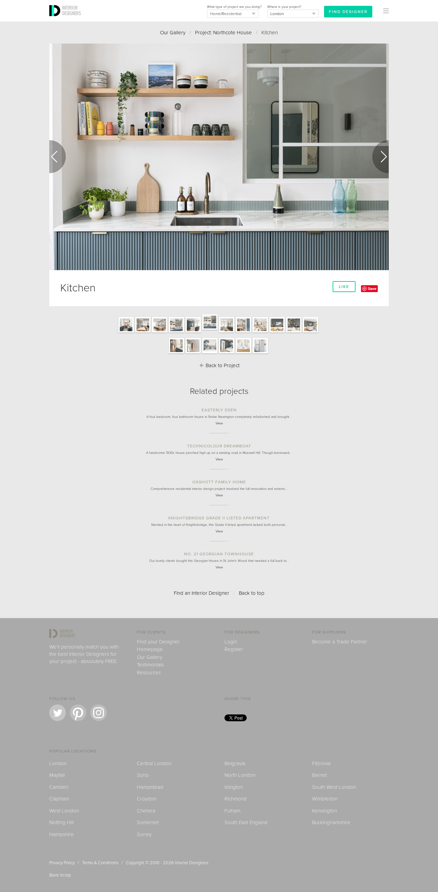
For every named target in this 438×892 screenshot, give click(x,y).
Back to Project (222, 365)
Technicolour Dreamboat (219, 446)
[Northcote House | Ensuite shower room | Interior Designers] (243, 353)
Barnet (319, 775)
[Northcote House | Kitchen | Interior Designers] (193, 332)
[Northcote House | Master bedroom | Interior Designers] (210, 353)
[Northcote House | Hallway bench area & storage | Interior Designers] (193, 353)
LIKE (344, 286)
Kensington (324, 811)
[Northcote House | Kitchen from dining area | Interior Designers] (143, 332)
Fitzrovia (321, 763)
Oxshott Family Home (219, 482)
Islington (233, 787)
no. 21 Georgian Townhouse (219, 554)
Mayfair (57, 775)
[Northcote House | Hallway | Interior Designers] (176, 353)
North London (240, 775)
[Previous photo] (57, 156)
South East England (246, 822)
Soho (143, 775)
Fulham (232, 811)
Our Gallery (172, 32)
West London (64, 811)
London (58, 763)
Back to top (252, 593)
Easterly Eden (219, 410)
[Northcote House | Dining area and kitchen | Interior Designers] (243, 332)
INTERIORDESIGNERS (71, 10)
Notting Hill (61, 822)
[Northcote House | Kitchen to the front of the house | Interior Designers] (176, 332)
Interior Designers (191, 863)
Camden (58, 787)
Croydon (146, 799)
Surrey (144, 834)
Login (230, 642)
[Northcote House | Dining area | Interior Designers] (159, 332)
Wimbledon (325, 799)
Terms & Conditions (100, 863)
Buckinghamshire (331, 822)
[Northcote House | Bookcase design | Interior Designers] (293, 332)
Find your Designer (158, 642)
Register (233, 649)
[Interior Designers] (55, 19)
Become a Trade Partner (339, 642)
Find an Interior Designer (201, 593)
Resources (149, 673)
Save (372, 288)
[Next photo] (380, 156)
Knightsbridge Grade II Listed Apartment (219, 518)
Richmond (235, 799)
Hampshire (61, 834)
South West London (334, 787)
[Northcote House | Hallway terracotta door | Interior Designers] (126, 332)
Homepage (150, 649)
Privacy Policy (62, 863)
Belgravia (234, 763)
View (219, 423)
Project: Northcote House (223, 32)
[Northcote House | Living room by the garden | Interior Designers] (260, 332)
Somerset (148, 822)
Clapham (59, 799)
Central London (154, 763)
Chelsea (146, 811)
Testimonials (150, 665)
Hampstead (150, 787)
